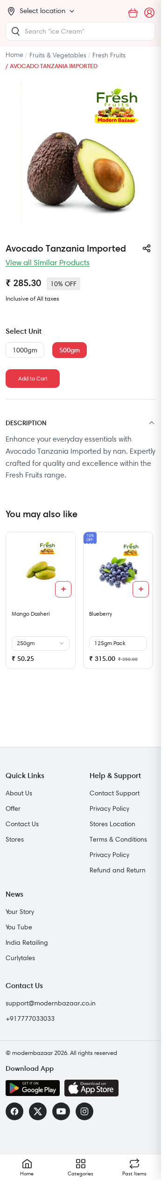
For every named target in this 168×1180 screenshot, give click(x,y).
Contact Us (22, 824)
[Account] (149, 13)
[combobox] (80, 31)
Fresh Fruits (109, 55)
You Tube (19, 927)
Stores (15, 839)
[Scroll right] (147, 604)
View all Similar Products (48, 262)
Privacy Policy (109, 808)
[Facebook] (14, 1111)
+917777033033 (30, 1018)
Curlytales (20, 958)
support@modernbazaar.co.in (51, 1003)
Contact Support (115, 793)
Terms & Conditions (118, 839)
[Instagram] (84, 1111)
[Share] (146, 248)
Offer (13, 808)
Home (14, 54)
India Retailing (27, 942)
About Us (19, 793)
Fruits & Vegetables (57, 55)
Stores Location (112, 824)
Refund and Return (118, 870)
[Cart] (133, 13)
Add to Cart (33, 378)
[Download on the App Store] (91, 1088)
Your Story (20, 911)
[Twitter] (38, 1111)
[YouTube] (61, 1111)
